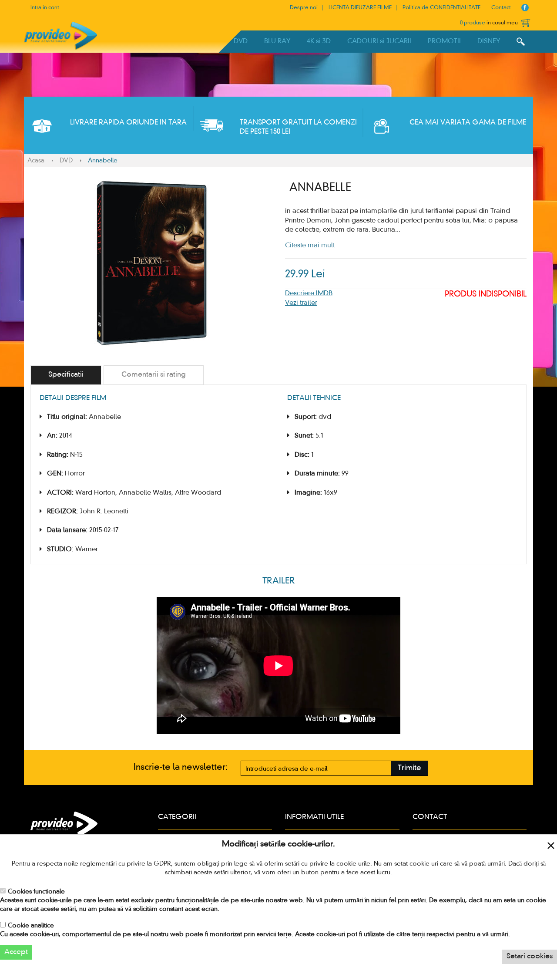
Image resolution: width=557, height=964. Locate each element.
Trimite (409, 768)
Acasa (35, 161)
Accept (16, 952)
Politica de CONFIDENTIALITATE (441, 7)
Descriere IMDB (308, 293)
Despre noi (304, 7)
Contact (501, 7)
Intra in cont (44, 7)
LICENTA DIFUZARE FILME (360, 7)
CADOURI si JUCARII (379, 41)
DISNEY (488, 41)
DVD (241, 41)
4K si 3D (319, 41)
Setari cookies (530, 956)
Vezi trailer (301, 303)
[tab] (66, 375)
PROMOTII (444, 41)
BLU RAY (277, 41)
